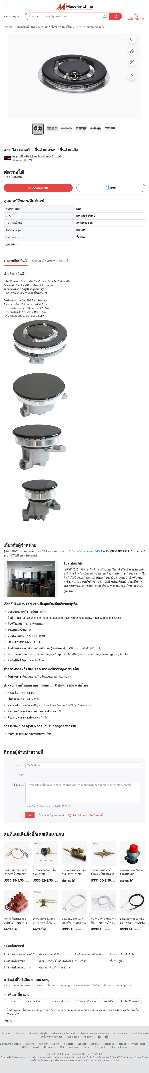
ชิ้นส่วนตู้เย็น (117, 961)
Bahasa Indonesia (118, 1047)
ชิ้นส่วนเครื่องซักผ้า (14, 961)
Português (109, 1043)
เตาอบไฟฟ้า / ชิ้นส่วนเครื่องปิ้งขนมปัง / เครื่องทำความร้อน (56, 961)
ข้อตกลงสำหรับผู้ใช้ (38, 1033)
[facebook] (99, 1036)
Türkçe (86, 1047)
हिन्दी (62, 1047)
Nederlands (49, 1047)
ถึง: (22, 775)
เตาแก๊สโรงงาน (35, 1001)
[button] (6, 6)
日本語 (56, 1043)
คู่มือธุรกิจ (88, 1036)
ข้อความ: (19, 784)
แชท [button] (113, 187)
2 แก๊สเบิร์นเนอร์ (130, 1001)
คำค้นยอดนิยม (121, 1033)
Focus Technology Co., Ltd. (77, 1053)
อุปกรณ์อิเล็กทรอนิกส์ (29, 26)
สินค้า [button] (32, 16)
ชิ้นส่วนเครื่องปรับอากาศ (17, 967)
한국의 (25, 1047)
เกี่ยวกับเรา (6, 1033)
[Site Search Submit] (115, 16)
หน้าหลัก (8, 26)
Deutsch (95, 1043)
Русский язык (138, 1043)
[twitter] (106, 1036)
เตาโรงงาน (13, 1001)
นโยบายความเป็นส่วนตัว (64, 1033)
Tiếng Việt (100, 1047)
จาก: (21, 765)
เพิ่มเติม (8, 1020)
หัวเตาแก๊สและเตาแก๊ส (92, 26)
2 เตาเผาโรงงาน (87, 1001)
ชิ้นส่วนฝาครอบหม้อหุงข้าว (89, 954)
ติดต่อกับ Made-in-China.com (95, 1033)
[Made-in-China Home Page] (74, 6)
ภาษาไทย (73, 1047)
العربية (36, 1047)
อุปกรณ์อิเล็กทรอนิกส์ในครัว (60, 26)
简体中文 (30, 1043)
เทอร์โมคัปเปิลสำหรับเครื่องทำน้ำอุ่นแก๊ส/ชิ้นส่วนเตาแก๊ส (15, 873)
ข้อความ (20, 1033)
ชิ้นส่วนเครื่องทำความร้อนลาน (56, 967)
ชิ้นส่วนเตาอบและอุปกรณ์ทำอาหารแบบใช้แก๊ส (30, 954)
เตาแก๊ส (108, 1001)
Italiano (122, 1043)
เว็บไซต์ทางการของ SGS (85, 551)
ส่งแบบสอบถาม (38, 187)
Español (82, 1043)
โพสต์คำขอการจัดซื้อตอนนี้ (85, 815)
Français (68, 1043)
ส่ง (30, 815)
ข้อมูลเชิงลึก (73, 1036)
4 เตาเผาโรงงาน (61, 1001)
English (17, 1043)
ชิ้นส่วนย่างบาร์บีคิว (50, 954)
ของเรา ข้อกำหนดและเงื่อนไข (105, 1060)
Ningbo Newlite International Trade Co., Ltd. (36, 156)
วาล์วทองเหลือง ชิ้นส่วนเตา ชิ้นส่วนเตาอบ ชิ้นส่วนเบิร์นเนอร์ (103, 873)
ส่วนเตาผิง (80, 961)
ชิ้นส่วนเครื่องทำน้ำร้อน (123, 954)
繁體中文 (43, 1043)
